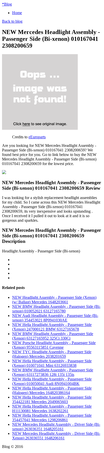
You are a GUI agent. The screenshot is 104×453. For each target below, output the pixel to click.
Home (17, 13)
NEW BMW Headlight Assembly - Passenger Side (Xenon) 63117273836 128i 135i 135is (52, 372)
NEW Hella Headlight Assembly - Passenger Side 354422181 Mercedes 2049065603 (52, 399)
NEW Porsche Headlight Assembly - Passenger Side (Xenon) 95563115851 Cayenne (54, 345)
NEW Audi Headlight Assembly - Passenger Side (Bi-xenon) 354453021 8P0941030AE (55, 317)
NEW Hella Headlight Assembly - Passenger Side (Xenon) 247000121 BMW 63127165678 (52, 326)
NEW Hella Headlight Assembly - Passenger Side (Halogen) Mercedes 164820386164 (52, 390)
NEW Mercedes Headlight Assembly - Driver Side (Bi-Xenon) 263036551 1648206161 (56, 435)
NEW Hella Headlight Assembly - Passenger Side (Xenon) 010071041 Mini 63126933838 (52, 363)
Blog (7, 4)
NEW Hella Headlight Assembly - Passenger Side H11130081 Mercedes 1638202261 (52, 408)
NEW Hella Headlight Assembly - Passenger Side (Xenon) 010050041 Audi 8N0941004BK (52, 381)
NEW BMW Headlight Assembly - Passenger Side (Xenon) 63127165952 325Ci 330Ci (52, 336)
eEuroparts (37, 137)
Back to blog (12, 21)
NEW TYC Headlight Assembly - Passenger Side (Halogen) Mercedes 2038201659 (51, 354)
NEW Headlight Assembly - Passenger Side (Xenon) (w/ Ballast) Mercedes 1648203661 (54, 299)
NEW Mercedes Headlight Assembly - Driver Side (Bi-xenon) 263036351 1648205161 (56, 426)
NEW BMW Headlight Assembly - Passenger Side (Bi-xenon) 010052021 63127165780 (56, 308)
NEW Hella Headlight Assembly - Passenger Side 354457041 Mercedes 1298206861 (52, 417)
